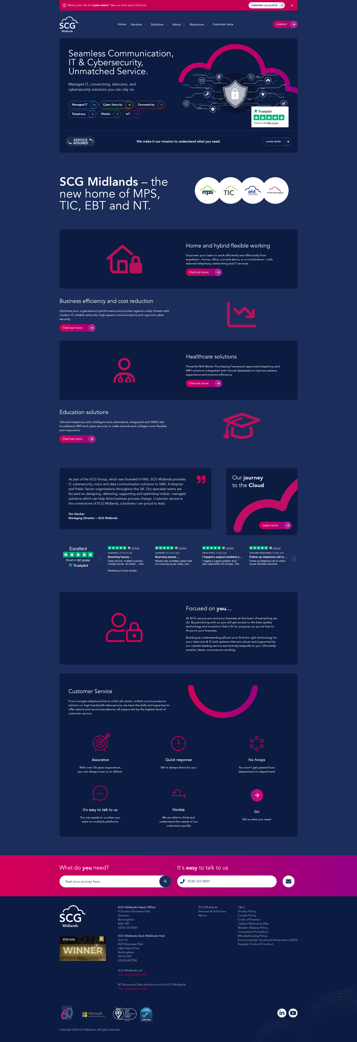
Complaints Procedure (253, 932)
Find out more (199, 272)
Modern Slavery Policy (253, 928)
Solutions (157, 24)
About (176, 24)
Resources (197, 24)
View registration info (132, 974)
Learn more (273, 141)
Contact (281, 24)
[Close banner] (292, 5)
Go (256, 811)
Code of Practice (249, 919)
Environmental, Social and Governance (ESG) (268, 940)
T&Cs (241, 907)
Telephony (79, 114)
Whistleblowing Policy (253, 936)
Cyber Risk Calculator (264, 5)
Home (122, 24)
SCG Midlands (208, 907)
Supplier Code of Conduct (255, 944)
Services (136, 24)
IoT (128, 114)
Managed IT (79, 105)
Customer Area (223, 24)
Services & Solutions (212, 911)
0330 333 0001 (199, 881)
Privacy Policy (247, 911)
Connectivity (146, 105)
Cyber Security (112, 105)
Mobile (105, 114)
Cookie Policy (247, 915)
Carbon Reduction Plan (253, 924)
